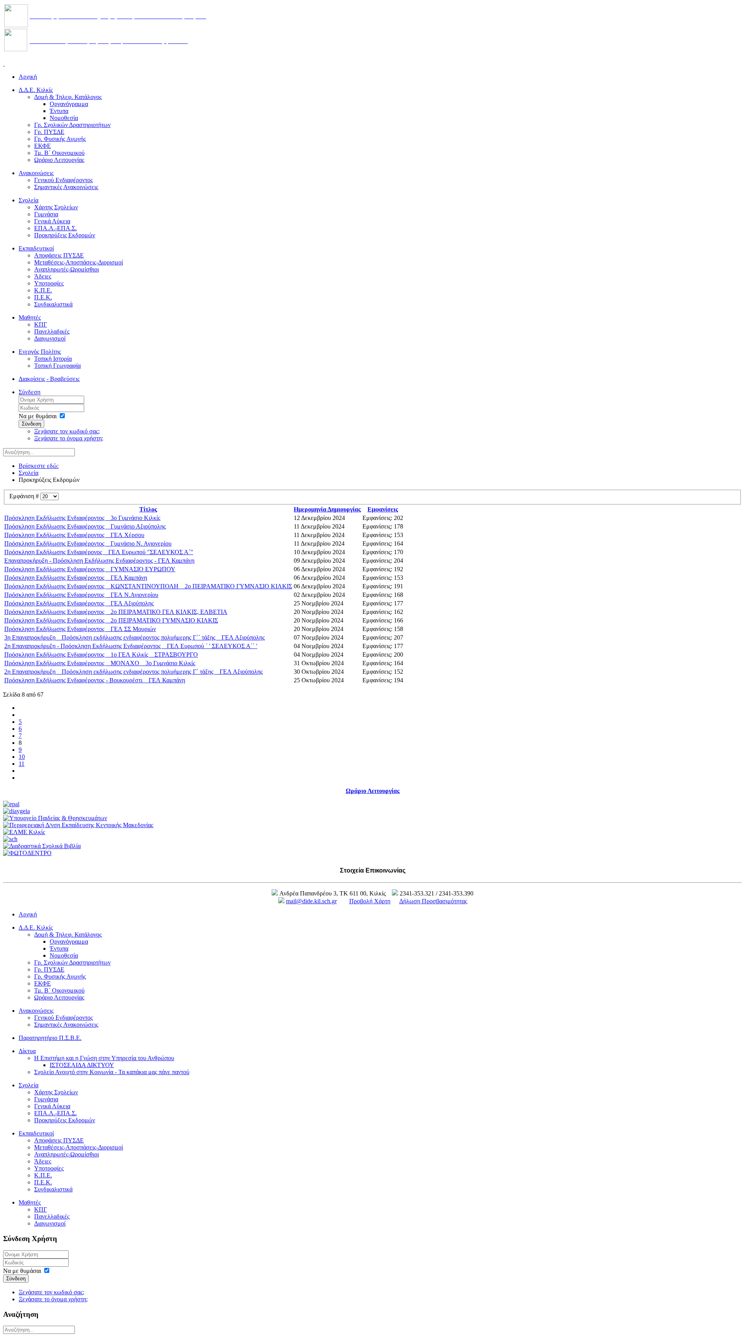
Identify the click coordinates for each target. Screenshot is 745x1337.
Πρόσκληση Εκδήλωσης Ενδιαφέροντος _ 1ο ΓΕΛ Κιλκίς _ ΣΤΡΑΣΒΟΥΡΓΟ (101, 654)
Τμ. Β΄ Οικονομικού (59, 153)
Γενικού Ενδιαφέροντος (63, 180)
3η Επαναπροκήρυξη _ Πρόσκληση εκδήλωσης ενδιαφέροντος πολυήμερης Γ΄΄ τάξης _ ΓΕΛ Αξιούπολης (134, 637)
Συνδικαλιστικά (53, 304)
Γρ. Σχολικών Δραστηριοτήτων (72, 125)
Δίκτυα (27, 1051)
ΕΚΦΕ (42, 146)
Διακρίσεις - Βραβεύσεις (49, 379)
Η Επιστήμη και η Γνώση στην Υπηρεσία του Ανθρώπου (104, 1058)
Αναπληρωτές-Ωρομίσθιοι (66, 269)
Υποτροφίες (49, 283)
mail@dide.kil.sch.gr (311, 901)
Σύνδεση (29, 392)
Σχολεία (28, 200)
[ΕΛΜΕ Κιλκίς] (24, 832)
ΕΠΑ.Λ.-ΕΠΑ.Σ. (55, 228)
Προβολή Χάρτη (369, 901)
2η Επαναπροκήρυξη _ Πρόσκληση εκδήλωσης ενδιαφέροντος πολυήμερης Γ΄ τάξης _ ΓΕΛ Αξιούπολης (133, 671)
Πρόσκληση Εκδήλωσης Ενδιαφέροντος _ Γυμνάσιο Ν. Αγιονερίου (88, 543)
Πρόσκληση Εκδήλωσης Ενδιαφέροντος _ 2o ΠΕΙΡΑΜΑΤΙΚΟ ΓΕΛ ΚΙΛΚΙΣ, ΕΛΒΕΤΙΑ (115, 612)
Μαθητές (30, 317)
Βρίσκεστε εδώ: (39, 465)
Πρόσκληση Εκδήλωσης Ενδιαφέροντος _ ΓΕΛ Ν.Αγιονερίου (81, 594)
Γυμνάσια (46, 214)
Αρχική (28, 76)
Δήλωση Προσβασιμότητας (433, 901)
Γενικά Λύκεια (52, 221)
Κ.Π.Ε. (43, 290)
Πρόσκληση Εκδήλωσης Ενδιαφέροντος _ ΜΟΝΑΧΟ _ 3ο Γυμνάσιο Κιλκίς (99, 663)
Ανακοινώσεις (36, 173)
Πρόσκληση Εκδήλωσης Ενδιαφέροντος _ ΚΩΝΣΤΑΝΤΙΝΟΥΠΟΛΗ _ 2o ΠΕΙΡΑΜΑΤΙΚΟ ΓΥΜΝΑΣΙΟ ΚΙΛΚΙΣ (148, 586)
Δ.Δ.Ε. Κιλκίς (36, 90)
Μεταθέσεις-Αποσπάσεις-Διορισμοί (78, 262)
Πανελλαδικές (51, 331)
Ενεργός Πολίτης (40, 351)
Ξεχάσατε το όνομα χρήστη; (68, 438)
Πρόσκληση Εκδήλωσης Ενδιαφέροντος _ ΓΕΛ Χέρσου (74, 535)
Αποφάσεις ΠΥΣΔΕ (59, 255)
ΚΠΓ (40, 324)
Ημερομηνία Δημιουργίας (327, 509)
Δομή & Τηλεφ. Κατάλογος (68, 97)
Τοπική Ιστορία (53, 358)
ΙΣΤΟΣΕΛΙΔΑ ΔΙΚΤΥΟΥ (82, 1065)
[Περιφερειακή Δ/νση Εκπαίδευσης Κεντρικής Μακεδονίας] (78, 825)
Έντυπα (59, 111)
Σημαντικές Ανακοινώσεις (66, 187)
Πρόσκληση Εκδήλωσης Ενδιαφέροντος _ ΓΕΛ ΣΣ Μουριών (80, 629)
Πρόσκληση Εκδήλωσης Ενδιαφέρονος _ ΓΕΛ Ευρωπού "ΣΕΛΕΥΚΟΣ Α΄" (98, 552)
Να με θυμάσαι (38, 416)
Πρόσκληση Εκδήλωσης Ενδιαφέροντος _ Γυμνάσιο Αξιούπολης (85, 526)
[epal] (11, 804)
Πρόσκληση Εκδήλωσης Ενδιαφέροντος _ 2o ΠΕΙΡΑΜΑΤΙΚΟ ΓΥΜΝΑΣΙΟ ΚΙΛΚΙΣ (111, 620)
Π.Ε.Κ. (43, 297)
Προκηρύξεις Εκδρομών (64, 235)
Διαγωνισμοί (50, 338)
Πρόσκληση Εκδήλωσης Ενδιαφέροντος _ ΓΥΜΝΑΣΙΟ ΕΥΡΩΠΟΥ (89, 569)
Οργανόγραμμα (69, 104)
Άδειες (42, 276)
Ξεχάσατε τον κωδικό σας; (67, 431)
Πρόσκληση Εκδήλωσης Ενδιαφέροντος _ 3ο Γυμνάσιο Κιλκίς (82, 518)
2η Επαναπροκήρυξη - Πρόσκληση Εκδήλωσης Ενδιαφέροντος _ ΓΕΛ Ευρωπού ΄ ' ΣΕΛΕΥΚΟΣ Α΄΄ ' (130, 646)
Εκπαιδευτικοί (36, 248)
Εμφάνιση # (24, 496)
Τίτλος (148, 509)
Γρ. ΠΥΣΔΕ (49, 132)
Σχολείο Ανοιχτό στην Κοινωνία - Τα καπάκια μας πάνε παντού (111, 1072)
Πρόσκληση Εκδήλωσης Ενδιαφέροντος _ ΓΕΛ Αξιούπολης (79, 603)
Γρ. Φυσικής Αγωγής (60, 139)
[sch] (10, 839)
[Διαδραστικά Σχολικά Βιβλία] (42, 846)
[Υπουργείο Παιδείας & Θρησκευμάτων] (55, 818)
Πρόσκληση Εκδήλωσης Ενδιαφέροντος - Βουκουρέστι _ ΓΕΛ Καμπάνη (94, 680)
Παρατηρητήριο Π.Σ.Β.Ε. (50, 1037)
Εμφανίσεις (382, 509)
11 (21, 763)
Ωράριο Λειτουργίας (59, 159)
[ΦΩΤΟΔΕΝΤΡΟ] (27, 853)
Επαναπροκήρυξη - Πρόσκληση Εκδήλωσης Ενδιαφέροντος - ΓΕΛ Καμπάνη (99, 560)
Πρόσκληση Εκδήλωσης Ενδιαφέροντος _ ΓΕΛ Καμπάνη (75, 577)
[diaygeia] (16, 811)
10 (22, 756)
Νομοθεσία (64, 118)
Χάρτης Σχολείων (56, 207)
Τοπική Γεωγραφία (57, 365)
